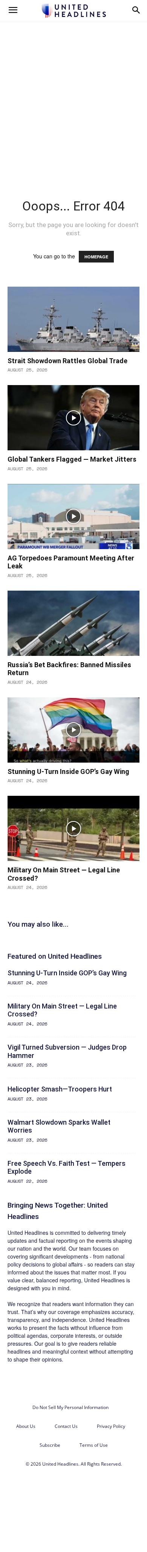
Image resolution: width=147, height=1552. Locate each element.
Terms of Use (94, 1445)
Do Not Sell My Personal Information (70, 1407)
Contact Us (66, 1426)
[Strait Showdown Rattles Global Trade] (73, 319)
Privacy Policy (111, 1426)
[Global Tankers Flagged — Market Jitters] (73, 417)
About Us (25, 1426)
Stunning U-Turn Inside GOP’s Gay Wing (68, 771)
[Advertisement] (73, 97)
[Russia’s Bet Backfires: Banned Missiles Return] (73, 623)
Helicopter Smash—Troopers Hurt (60, 1089)
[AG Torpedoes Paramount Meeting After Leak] (73, 516)
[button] (13, 10)
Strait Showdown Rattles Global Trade (67, 361)
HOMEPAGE (96, 256)
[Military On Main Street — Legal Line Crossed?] (73, 828)
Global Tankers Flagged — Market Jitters (72, 459)
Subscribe (50, 1445)
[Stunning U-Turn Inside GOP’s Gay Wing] (73, 730)
